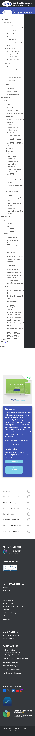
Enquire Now (14, 461)
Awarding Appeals (8, 600)
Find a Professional (8, 638)
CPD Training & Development (11, 635)
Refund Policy (7, 616)
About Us (5, 587)
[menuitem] (8, 733)
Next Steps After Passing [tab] (12, 525)
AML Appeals (6, 597)
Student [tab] (11, 520)
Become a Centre (8, 603)
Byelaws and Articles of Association (13, 606)
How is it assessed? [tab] (10, 514)
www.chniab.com (15, 673)
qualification (27, 413)
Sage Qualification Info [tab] (11, 531)
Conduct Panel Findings (9, 613)
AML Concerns (7, 594)
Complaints (6, 610)
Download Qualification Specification (14, 469)
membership (14, 520)
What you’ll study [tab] (9, 502)
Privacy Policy (7, 619)
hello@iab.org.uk (12, 666)
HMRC (16, 420)
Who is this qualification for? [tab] (13, 497)
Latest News (6, 591)
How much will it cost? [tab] (11, 508)
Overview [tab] (6, 491)
